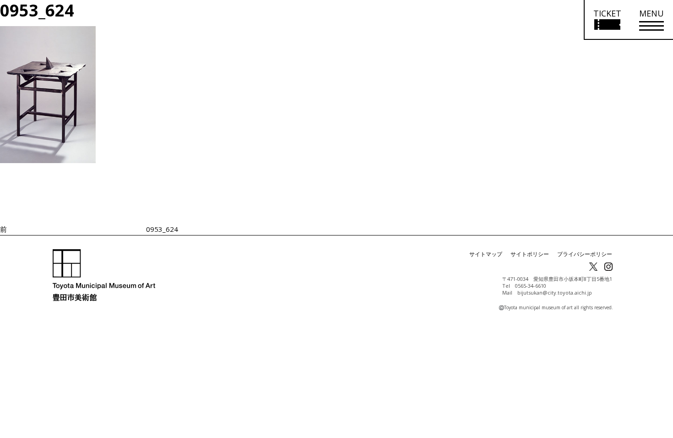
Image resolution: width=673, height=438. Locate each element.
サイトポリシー (529, 254)
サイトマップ (485, 254)
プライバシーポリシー (584, 254)
